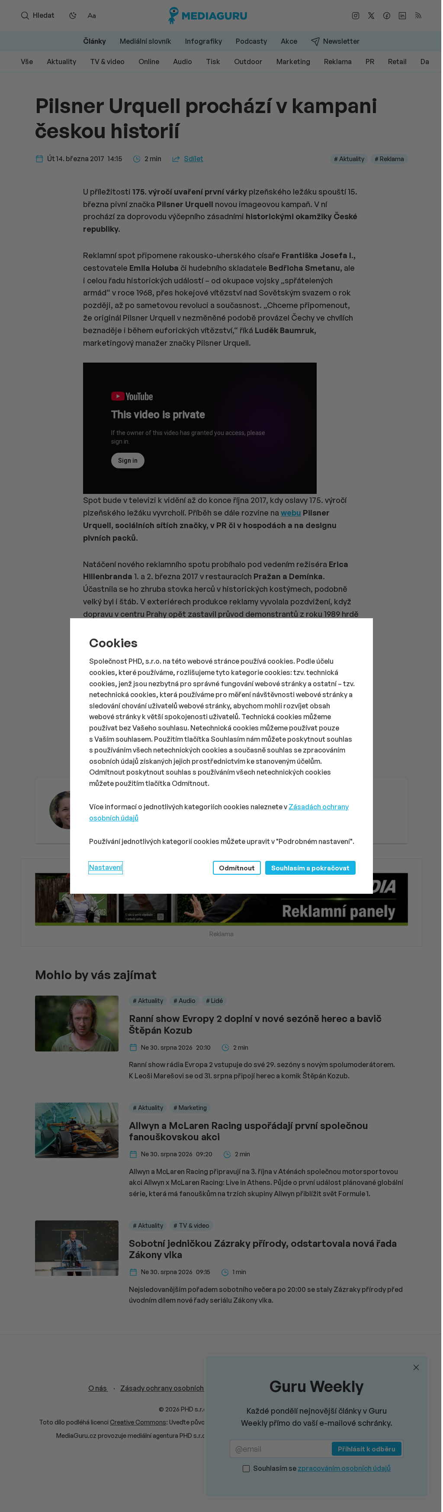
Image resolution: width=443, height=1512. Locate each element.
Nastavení (105, 867)
